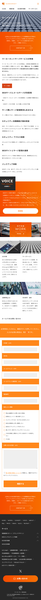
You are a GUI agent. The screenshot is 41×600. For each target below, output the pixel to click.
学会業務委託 (5, 553)
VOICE (25, 520)
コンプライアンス (7, 562)
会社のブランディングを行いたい (15, 426)
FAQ (3, 523)
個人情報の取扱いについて (13, 472)
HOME (4, 520)
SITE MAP (5, 550)
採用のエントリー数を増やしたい (15, 416)
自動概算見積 (14, 550)
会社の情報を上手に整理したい (15, 423)
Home (4, 8)
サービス (5, 528)
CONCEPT (18, 520)
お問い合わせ (23, 550)
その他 (8, 439)
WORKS (10, 520)
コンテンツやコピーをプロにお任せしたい (18, 419)
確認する (20, 484)
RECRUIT (26, 523)
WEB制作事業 (21, 8)
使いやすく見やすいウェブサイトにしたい (18, 430)
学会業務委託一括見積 (18, 553)
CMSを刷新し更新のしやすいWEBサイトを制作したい (20, 434)
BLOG (20, 523)
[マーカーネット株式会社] (9, 3)
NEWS (14, 523)
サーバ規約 (7, 85)
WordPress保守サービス (9, 556)
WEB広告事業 (6, 544)
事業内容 (11, 8)
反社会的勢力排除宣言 (25, 559)
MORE (20, 211)
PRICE (8, 523)
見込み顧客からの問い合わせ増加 (15, 413)
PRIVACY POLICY (19, 562)
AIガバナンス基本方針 (8, 565)
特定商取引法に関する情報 (9, 559)
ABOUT (31, 520)
